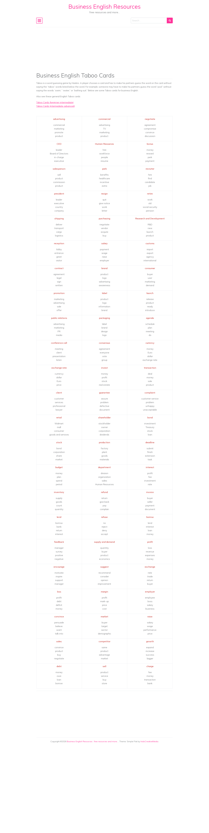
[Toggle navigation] (39, 21)
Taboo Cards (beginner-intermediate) (55, 102)
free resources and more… (106, 741)
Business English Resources (104, 6)
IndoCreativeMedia (149, 741)
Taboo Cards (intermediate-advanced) (55, 106)
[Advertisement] (104, 52)
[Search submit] (170, 20)
